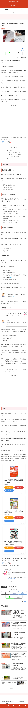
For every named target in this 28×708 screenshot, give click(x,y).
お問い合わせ (21, 701)
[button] (18, 53)
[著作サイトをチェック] (9, 582)
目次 (12, 147)
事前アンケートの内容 (16, 154)
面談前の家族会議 (15, 156)
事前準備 (10, 150)
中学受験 (4, 586)
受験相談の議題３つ (15, 152)
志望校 (15, 586)
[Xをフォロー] (11, 582)
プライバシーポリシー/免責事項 (7, 702)
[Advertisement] (14, 121)
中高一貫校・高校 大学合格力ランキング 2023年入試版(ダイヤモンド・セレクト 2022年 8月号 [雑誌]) (13, 543)
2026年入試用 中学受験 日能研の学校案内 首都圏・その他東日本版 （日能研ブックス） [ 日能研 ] (13, 480)
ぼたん (10, 570)
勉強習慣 (10, 586)
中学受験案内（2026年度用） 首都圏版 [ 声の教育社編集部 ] (13, 511)
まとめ (9, 158)
